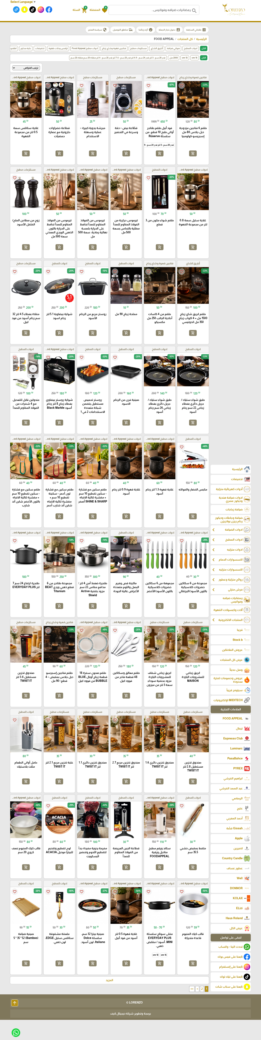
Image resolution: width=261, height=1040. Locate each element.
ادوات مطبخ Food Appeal (85, 48)
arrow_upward (14, 1002)
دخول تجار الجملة (169, 30)
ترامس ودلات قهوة (58, 48)
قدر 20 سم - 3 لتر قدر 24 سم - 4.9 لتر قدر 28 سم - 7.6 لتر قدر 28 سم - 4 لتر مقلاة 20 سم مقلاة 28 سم (118, 57)
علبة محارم (26, 48)
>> (191, 988)
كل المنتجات (185, 39)
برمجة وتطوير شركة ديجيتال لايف (130, 1013)
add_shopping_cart (193, 153)
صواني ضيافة (173, 48)
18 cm (185, 57)
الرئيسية (201, 39)
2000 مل (173, 57)
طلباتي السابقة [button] (196, 30)
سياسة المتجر (97, 30)
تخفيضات (39, 48)
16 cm (194, 57)
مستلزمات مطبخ (138, 48)
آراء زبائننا (146, 30)
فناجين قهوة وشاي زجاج (114, 48)
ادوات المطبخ (190, 48)
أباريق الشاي (157, 48)
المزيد (109, 980)
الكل (203, 48)
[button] (98, 10)
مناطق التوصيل (123, 30)
